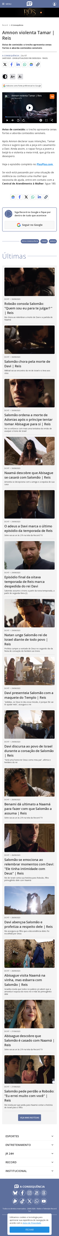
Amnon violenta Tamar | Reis (27, 95)
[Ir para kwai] (37, 1193)
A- (20, 76)
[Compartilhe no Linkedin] (18, 64)
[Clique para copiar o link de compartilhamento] (38, 64)
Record (5, 25)
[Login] (54, 3)
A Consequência (17, 25)
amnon (53, 241)
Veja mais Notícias (29, 1117)
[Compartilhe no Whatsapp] (24, 64)
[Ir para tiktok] (22, 1201)
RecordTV (18, 98)
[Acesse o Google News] (31, 64)
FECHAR (30, 1229)
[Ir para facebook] (22, 1193)
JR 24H (9, 1153)
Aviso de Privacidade (32, 1223)
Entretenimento (18, 1145)
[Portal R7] (29, 3)
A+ (13, 76)
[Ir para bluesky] (15, 1193)
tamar (44, 241)
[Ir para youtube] (44, 1201)
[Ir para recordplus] (15, 1201)
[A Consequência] (29, 12)
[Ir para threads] (44, 1193)
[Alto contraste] (5, 76)
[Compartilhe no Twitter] (5, 64)
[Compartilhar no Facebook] (11, 64)
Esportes (12, 1136)
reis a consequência (30, 241)
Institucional (16, 1171)
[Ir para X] (29, 1201)
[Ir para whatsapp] (37, 1201)
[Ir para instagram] (29, 1193)
